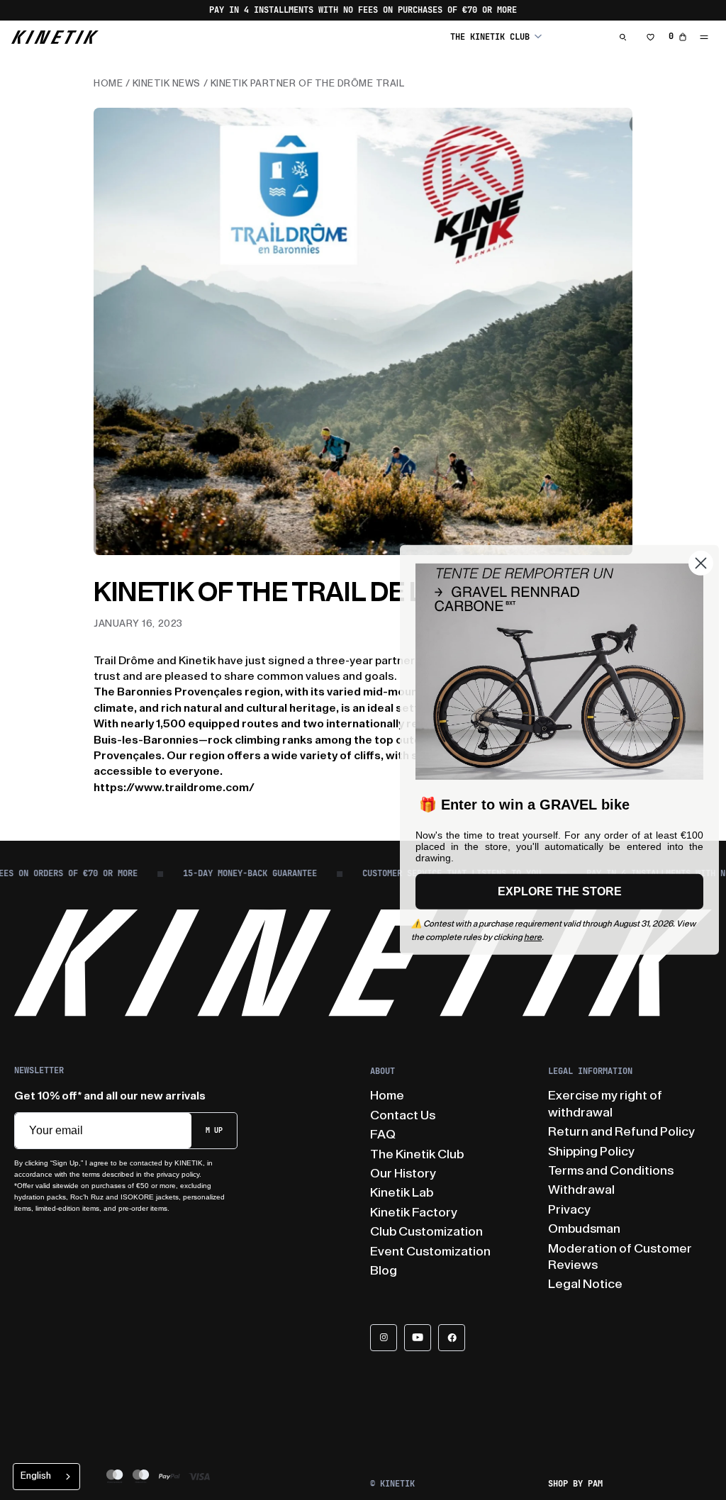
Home (108, 83)
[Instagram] (383, 1337)
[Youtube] (417, 1337)
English (36, 1475)
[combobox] (46, 1476)
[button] (496, 36)
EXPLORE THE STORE (560, 891)
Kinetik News (167, 83)
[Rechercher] (623, 36)
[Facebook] (451, 1337)
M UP (214, 1130)
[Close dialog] (700, 563)
